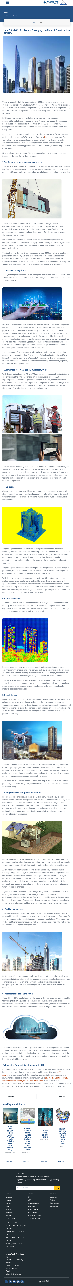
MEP (29, 1200)
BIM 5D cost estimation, (33, 1081)
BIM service (49, 137)
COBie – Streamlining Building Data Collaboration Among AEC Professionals (27, 1139)
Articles (8, 1209)
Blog (7, 1206)
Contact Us (9, 1212)
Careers (8, 1215)
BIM (29, 1197)
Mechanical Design (34, 1215)
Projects (8, 1200)
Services (8, 1203)
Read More (9, 1161)
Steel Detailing (32, 1212)
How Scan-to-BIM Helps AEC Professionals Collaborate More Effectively (10, 1138)
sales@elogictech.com (13, 1274)
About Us (9, 1197)
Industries (53, 1197)
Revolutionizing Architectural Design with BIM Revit (62, 1136)
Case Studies (54, 1203)
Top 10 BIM (54, 1206)
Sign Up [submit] (56, 1188)
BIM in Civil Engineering (45, 1133)
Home (34, 22)
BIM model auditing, (53, 1078)
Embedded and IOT (34, 1218)
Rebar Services (33, 1209)
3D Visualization (33, 1203)
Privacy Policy (10, 1218)
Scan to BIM (32, 1206)
